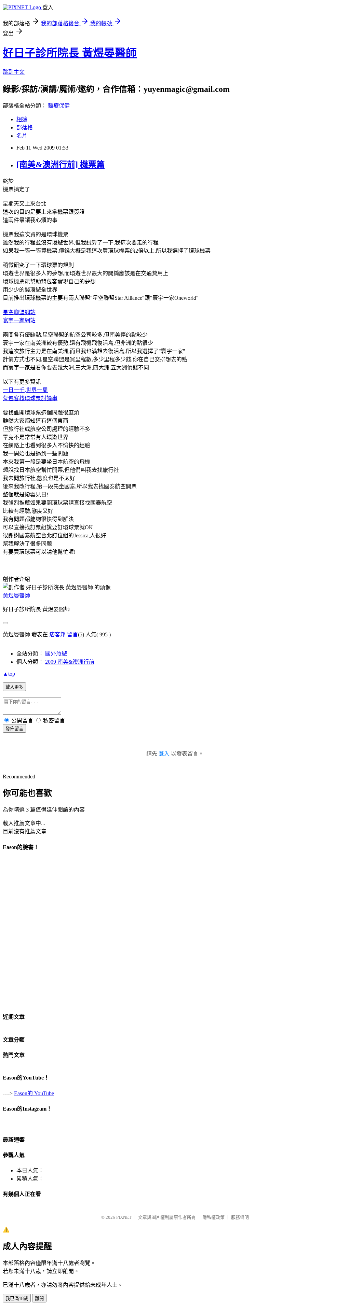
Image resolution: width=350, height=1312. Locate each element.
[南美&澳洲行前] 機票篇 (60, 164)
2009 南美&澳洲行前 (69, 662)
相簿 (21, 119)
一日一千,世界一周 (25, 390)
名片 (21, 136)
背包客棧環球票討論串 (30, 398)
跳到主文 (14, 72)
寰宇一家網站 (19, 320)
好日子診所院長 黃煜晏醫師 (70, 53)
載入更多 (14, 687)
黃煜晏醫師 (16, 595)
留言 (72, 634)
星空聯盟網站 (19, 312)
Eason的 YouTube (34, 1093)
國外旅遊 (56, 654)
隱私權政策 (213, 1217)
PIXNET (124, 1217)
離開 (39, 1298)
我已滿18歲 (16, 1298)
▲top (9, 674)
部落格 (24, 127)
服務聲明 (240, 1217)
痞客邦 (57, 634)
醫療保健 (59, 106)
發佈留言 (14, 728)
